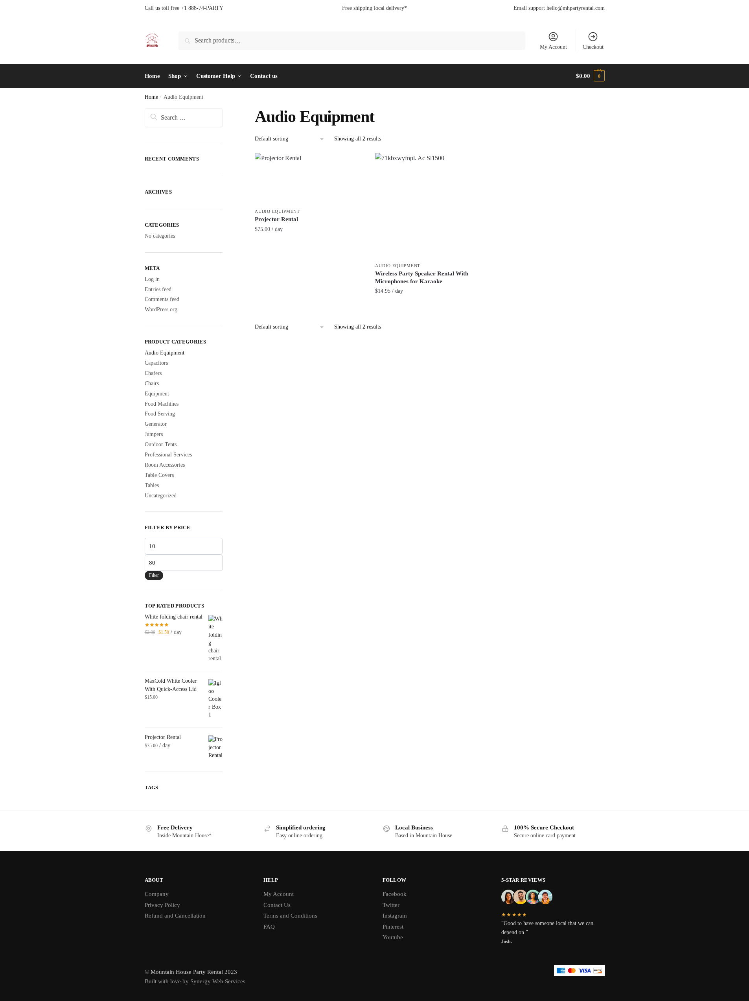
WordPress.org (161, 309)
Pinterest (393, 926)
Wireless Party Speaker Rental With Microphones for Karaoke (421, 277)
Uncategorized (161, 496)
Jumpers (154, 434)
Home (151, 97)
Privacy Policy (162, 905)
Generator (156, 424)
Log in (152, 279)
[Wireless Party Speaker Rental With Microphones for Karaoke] (429, 206)
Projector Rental (276, 219)
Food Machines (162, 404)
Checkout (593, 47)
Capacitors (156, 363)
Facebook (395, 894)
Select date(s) (309, 246)
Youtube (393, 937)
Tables (152, 485)
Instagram (395, 915)
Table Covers (159, 475)
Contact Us (277, 905)
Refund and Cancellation (175, 915)
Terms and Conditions (290, 915)
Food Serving (160, 414)
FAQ (269, 926)
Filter (154, 575)
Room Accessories (165, 465)
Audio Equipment (277, 211)
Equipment (157, 394)
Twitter (391, 905)
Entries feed (158, 289)
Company (157, 894)
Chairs (152, 383)
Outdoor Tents (161, 444)
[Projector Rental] (309, 179)
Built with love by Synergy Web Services (195, 981)
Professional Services (168, 455)
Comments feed (162, 299)
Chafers (153, 373)
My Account (553, 47)
